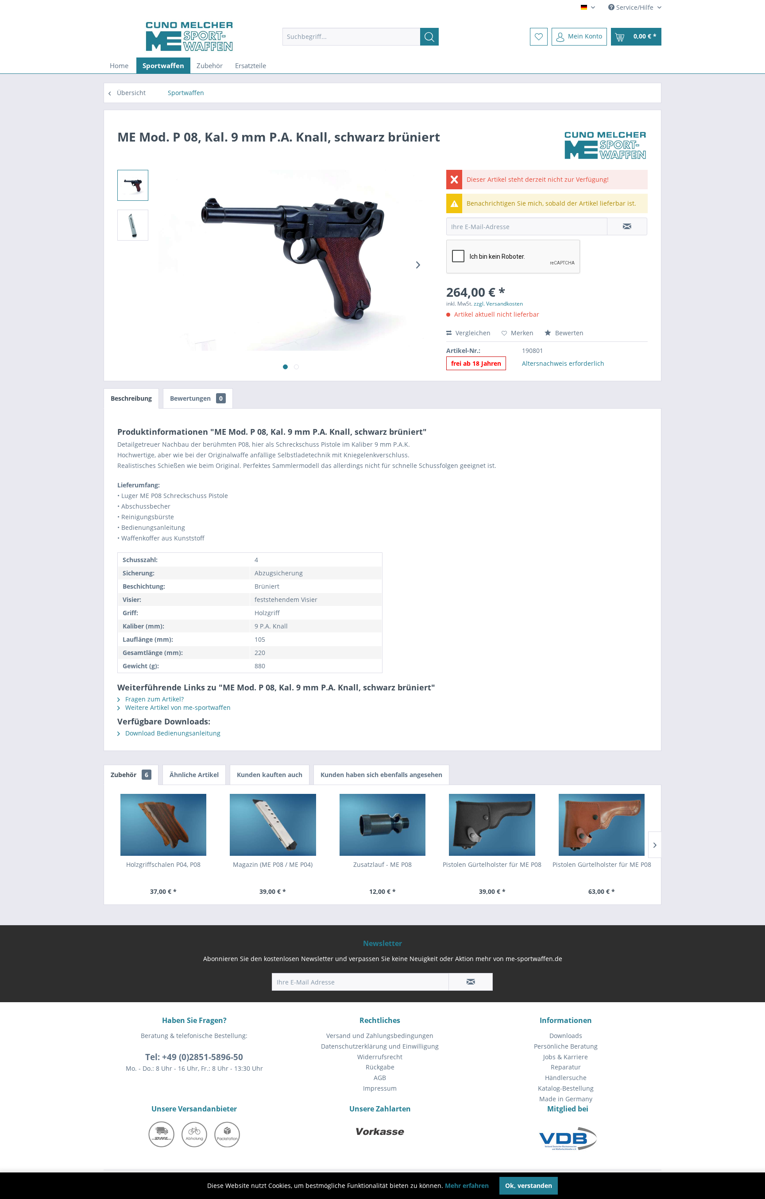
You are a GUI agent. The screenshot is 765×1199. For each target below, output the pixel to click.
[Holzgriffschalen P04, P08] (163, 825)
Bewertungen (196, 398)
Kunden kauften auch (269, 774)
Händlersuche (566, 1077)
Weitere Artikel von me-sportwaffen (177, 707)
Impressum (380, 1088)
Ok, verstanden (528, 1185)
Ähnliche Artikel (194, 774)
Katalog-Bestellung (566, 1088)
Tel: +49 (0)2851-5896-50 (194, 1057)
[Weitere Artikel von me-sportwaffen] (605, 145)
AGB (380, 1077)
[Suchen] (429, 37)
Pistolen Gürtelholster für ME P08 (492, 864)
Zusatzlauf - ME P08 (382, 864)
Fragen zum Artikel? (154, 699)
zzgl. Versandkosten (498, 303)
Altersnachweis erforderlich (563, 363)
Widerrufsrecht (379, 1057)
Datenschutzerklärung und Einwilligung (380, 1046)
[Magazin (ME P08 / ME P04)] (273, 825)
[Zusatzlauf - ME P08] (382, 825)
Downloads (565, 1035)
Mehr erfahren (467, 1185)
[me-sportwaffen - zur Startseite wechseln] (189, 36)
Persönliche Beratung (566, 1046)
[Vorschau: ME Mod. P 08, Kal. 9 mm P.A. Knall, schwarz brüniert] (132, 185)
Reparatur (566, 1067)
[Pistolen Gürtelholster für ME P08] (492, 825)
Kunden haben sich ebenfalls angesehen (381, 774)
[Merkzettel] (539, 37)
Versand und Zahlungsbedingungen (379, 1035)
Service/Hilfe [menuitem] (634, 7)
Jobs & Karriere (565, 1057)
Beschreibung (131, 398)
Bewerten (568, 333)
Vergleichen (472, 333)
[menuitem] (360, 37)
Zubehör (129, 774)
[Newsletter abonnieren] (470, 982)
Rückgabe (380, 1067)
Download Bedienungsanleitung (172, 733)
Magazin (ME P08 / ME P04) (273, 864)
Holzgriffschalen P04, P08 (163, 864)
